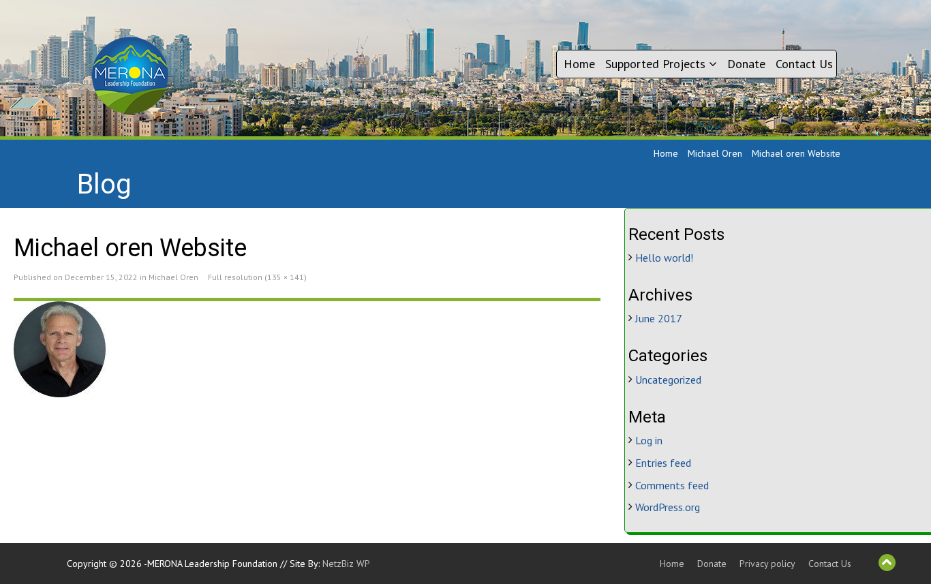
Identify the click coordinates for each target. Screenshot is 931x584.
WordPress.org (667, 507)
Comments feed (672, 485)
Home (579, 64)
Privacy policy (767, 563)
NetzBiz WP (346, 563)
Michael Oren (715, 153)
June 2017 (658, 318)
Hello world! (664, 257)
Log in (648, 440)
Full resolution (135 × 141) (257, 277)
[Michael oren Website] (307, 349)
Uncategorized (668, 379)
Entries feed (663, 463)
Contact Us (804, 64)
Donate (746, 64)
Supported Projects (657, 64)
